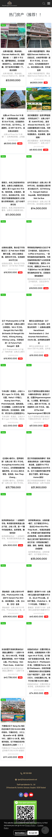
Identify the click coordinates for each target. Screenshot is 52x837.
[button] (43, 3)
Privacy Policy (30, 825)
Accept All (33, 833)
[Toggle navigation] (48, 3)
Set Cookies (19, 833)
